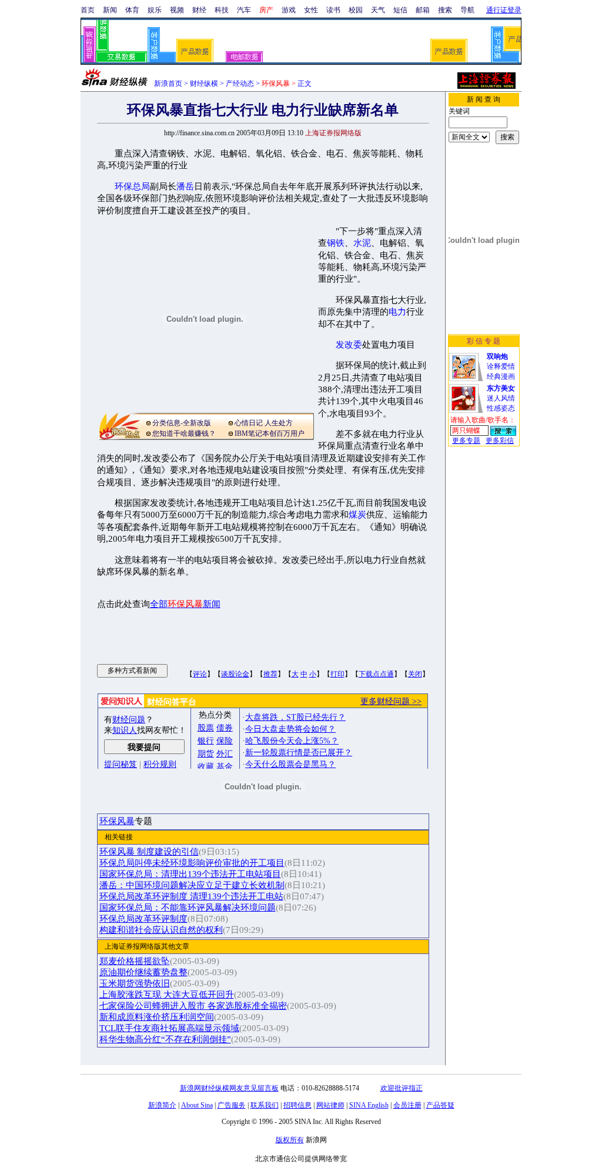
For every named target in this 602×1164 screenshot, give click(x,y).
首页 (88, 10)
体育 (132, 10)
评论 (200, 674)
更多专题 (466, 440)
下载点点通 (376, 674)
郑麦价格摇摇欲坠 (134, 961)
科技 (222, 10)
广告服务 (232, 1105)
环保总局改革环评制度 (143, 918)
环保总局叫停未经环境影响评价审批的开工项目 (192, 863)
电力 (397, 311)
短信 (400, 10)
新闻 (110, 10)
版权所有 (290, 1140)
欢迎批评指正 (401, 1088)
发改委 (349, 344)
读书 (333, 10)
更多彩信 (500, 440)
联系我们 (264, 1105)
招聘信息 (297, 1105)
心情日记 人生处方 (264, 423)
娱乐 (155, 10)
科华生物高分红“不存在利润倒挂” (165, 1039)
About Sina (197, 1105)
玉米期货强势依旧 (134, 983)
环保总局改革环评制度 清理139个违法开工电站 (191, 896)
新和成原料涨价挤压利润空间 (156, 1017)
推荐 (270, 674)
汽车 (244, 10)
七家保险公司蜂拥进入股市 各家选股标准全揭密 (193, 1005)
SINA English (369, 1105)
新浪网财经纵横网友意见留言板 (229, 1088)
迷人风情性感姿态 (501, 398)
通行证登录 (503, 10)
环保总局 (132, 186)
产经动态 (240, 83)
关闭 (415, 674)
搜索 (445, 10)
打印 (337, 674)
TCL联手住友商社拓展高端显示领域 (169, 1028)
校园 (356, 10)
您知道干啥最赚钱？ (184, 433)
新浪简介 (162, 1105)
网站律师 (330, 1105)
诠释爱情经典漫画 (501, 366)
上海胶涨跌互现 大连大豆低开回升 (166, 994)
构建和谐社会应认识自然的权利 (161, 930)
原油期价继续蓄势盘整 (143, 972)
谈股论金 (235, 674)
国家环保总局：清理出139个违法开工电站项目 (190, 874)
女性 (311, 10)
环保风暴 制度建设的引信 (149, 851)
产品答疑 (440, 1105)
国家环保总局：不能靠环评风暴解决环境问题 (187, 907)
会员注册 (407, 1105)
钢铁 (336, 243)
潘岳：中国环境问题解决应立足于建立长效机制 (192, 885)
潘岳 (185, 186)
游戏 (289, 10)
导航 (467, 10)
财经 (199, 10)
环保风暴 (117, 821)
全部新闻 (185, 604)
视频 (177, 10)
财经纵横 (204, 83)
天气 (378, 10)
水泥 (362, 243)
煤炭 (357, 514)
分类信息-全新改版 (181, 423)
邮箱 (423, 10)
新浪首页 (168, 83)
